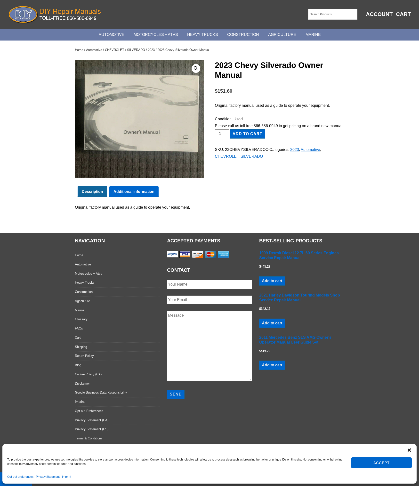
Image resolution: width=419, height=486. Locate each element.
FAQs (79, 328)
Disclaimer (82, 383)
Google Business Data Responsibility (101, 392)
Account (379, 14)
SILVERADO (136, 50)
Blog (78, 365)
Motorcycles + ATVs (156, 35)
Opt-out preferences (20, 476)
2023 (151, 50)
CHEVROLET (114, 50)
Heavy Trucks (202, 35)
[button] (409, 450)
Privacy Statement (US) (91, 429)
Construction (243, 35)
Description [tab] (92, 191)
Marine (313, 35)
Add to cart (247, 134)
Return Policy (84, 356)
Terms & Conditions (89, 438)
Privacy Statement (48, 476)
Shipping (81, 347)
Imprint (66, 476)
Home (79, 50)
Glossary (81, 319)
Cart (403, 14)
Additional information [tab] (133, 191)
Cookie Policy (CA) (88, 374)
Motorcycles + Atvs (88, 273)
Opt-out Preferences (89, 411)
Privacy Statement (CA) (91, 420)
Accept (381, 463)
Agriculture (282, 35)
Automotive (111, 35)
